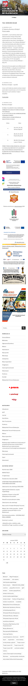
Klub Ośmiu (5, 418)
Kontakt (4, 377)
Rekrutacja (5, 355)
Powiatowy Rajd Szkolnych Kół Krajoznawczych (11, 624)
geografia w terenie (15, 588)
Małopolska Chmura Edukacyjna (10, 380)
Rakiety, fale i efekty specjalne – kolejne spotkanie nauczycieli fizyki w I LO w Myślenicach (12, 510)
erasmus (5, 588)
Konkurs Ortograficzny (18, 599)
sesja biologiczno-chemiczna (10, 637)
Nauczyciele (5, 352)
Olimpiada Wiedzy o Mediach (10, 615)
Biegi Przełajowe (14, 576)
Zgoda (14, 683)
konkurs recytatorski (8, 601)
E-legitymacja (5, 475)
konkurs (5, 590)
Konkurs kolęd (7, 104)
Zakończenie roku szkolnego (9, 502)
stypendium (11, 639)
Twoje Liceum (21, 642)
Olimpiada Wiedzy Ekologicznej (11, 613)
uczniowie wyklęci (19, 648)
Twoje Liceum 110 (7, 648)
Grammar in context (7, 520)
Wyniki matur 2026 (7, 469)
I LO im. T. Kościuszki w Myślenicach (10, 11)
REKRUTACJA (6, 472)
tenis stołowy (19, 639)
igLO (3, 412)
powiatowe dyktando (8, 621)
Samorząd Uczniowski (8, 367)
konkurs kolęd (6, 599)
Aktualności (5, 409)
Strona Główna (6, 337)
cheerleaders (6, 579)
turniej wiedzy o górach (9, 642)
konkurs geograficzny (15, 590)
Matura (4, 346)
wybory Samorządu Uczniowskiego (12, 653)
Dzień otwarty (6, 585)
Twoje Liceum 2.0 (7, 645)
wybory (5, 651)
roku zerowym (18, 206)
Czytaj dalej (5, 97)
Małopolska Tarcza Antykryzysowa (11, 430)
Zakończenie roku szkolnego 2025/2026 (12, 486)
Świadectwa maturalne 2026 (9, 478)
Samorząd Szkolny (8, 634)
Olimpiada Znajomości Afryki (10, 618)
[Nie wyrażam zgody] (26, 680)
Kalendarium (5, 349)
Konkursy (4, 374)
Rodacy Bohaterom (8, 628)
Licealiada (18, 601)
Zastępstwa (5, 358)
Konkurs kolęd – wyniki (10, 85)
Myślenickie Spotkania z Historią (11, 607)
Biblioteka (5, 340)
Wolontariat (5, 371)
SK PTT (22, 637)
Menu (14, 17)
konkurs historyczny (8, 593)
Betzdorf (5, 576)
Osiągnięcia (5, 365)
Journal (4, 415)
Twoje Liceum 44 (18, 645)
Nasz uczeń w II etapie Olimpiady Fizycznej (13, 505)
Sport (3, 457)
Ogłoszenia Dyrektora (8, 343)
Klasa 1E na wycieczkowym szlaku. (11, 499)
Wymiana (5, 656)
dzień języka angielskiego (9, 582)
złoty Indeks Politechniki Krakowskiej (12, 659)
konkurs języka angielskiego (10, 596)
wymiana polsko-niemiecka (17, 656)
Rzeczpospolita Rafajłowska (10, 631)
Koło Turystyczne (6, 421)
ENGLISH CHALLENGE (18, 585)
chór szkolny (15, 579)
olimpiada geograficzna (9, 610)
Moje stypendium (6, 361)
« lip (7, 562)
